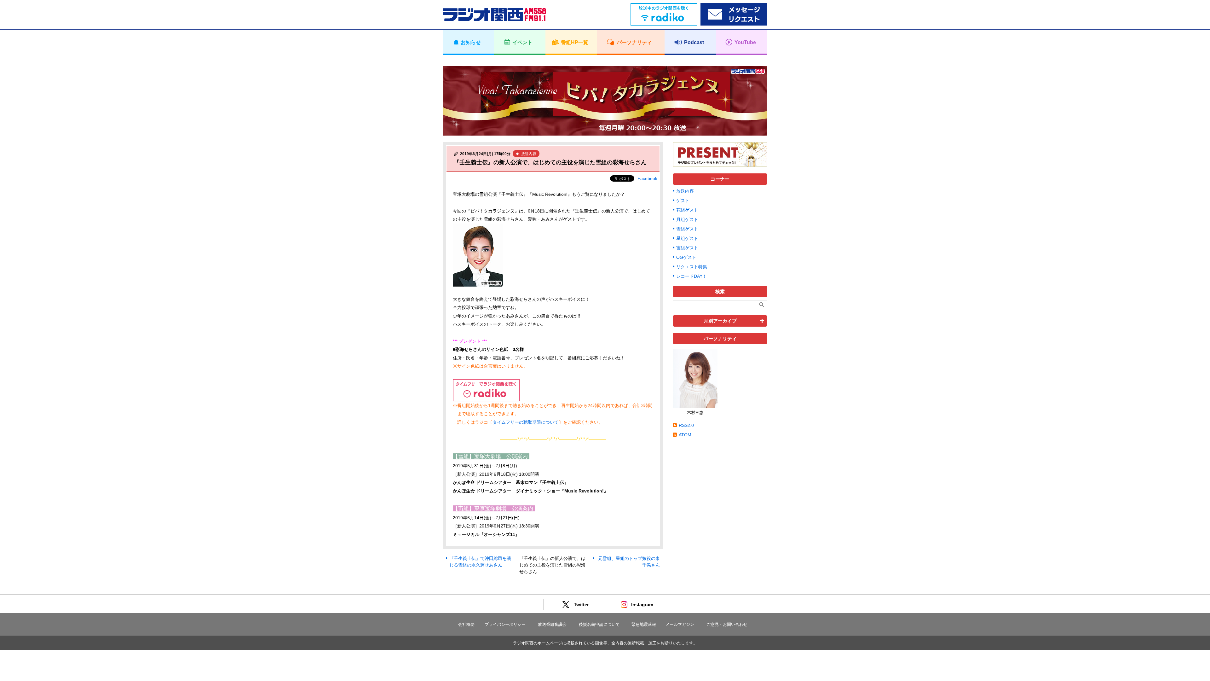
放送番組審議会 (552, 624)
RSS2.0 (686, 425)
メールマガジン (680, 624)
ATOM (685, 434)
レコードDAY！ (691, 276)
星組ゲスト (687, 238)
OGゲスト (686, 257)
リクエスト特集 (691, 266)
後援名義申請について (599, 624)
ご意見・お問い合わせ (726, 624)
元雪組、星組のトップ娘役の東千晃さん (629, 562)
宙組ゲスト (687, 247)
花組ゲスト (687, 209)
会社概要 (466, 624)
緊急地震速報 (643, 624)
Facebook (647, 178)
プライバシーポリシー (505, 624)
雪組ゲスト (687, 228)
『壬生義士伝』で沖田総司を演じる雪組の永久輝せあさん (480, 562)
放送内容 (685, 191)
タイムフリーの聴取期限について (526, 422)
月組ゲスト (687, 219)
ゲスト (682, 200)
